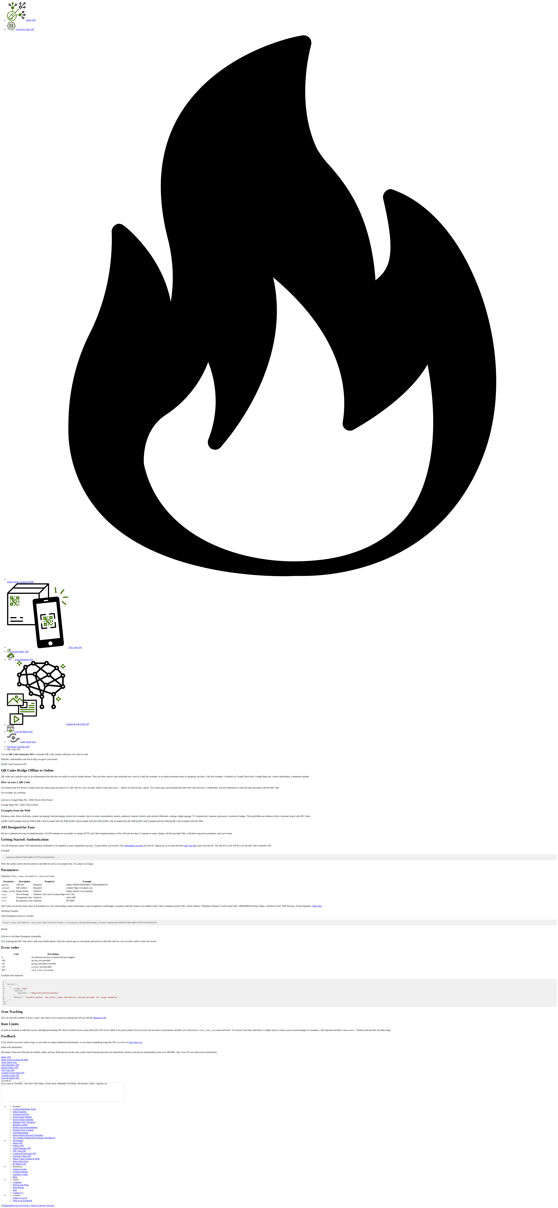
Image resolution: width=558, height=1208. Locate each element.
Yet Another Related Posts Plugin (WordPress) (34, 1138)
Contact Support (20, 1172)
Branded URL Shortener (24, 1122)
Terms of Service (38, 1205)
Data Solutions (19, 1111)
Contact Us (18, 1192)
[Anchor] (55, 770)
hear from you (135, 1042)
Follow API (18, 1145)
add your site (190, 845)
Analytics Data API (22, 1156)
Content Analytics (21, 1114)
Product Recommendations (25, 1127)
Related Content (20, 1125)
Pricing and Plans (21, 1185)
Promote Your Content (23, 1130)
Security (50, 1205)
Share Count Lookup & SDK (26, 1158)
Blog (15, 1177)
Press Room (18, 1187)
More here (317, 906)
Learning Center (20, 1174)
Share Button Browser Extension (28, 1135)
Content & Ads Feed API (24, 1153)
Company (17, 1182)
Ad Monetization (20, 1132)
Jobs (15, 1190)
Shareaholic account (133, 845)
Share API (17, 1143)
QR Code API (19, 1151)
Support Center (20, 1169)
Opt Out (18, 1205)
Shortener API (99, 1018)
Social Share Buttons (22, 1117)
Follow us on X (20, 1198)
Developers (18, 1140)
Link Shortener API (22, 1148)
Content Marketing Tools (24, 1109)
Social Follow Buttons (23, 1119)
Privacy (26, 1205)
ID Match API (19, 1164)
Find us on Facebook (22, 1200)
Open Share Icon (20, 1161)
